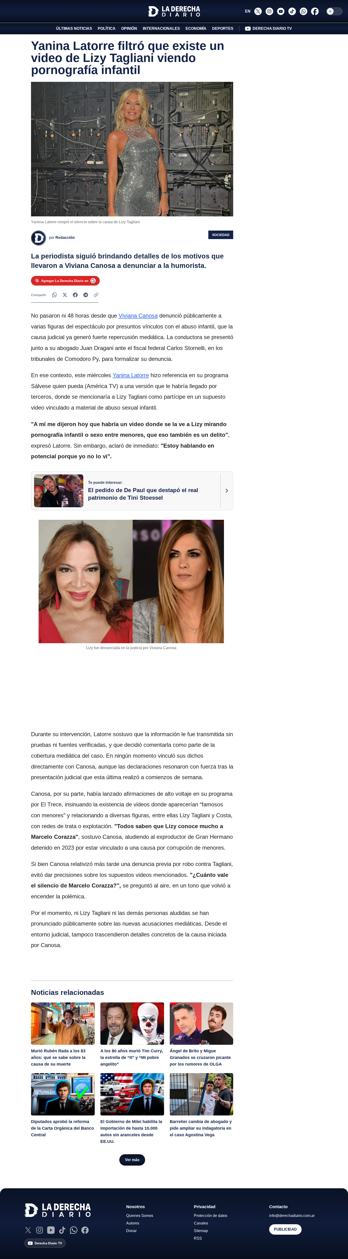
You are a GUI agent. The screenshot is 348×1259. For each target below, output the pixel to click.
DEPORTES (222, 28)
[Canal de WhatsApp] (73, 1230)
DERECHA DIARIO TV (272, 28)
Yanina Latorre (131, 375)
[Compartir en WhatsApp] (54, 295)
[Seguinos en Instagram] (269, 11)
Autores (132, 1223)
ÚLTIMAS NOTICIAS (74, 28)
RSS (198, 1238)
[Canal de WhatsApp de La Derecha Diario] (303, 11)
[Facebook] (85, 1230)
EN (247, 11)
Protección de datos (210, 1216)
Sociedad (220, 235)
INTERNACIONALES (161, 28)
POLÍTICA (107, 28)
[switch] (334, 11)
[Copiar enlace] (96, 295)
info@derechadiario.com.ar (292, 1216)
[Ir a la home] (174, 11)
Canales (201, 1223)
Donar (131, 1231)
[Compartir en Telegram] (85, 295)
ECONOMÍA (196, 28)
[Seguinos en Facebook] (315, 11)
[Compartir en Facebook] (75, 295)
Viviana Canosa (138, 315)
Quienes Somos (139, 1216)
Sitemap (201, 1231)
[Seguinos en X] (258, 11)
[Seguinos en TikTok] (292, 11)
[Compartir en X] (65, 295)
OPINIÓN (129, 28)
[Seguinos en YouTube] (281, 11)
